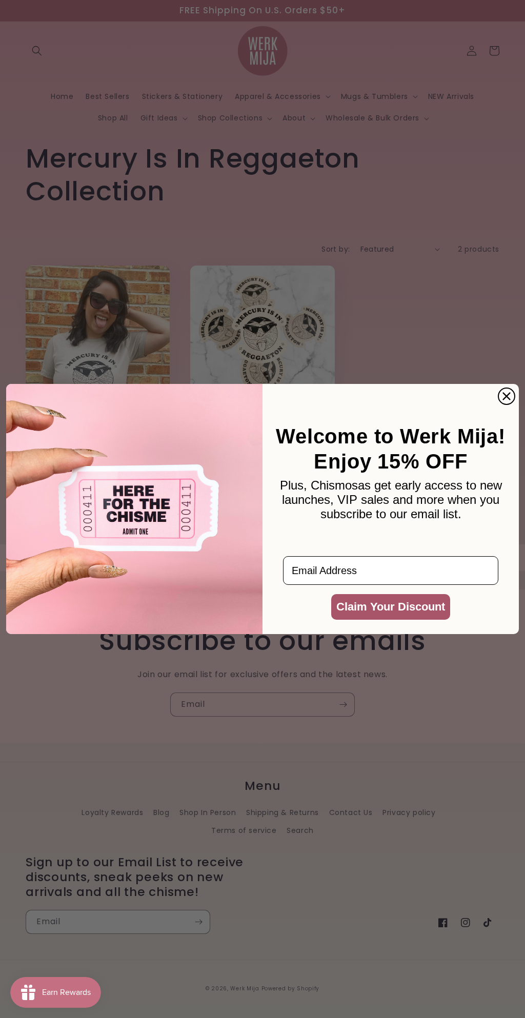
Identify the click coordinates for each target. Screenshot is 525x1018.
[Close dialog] (506, 396)
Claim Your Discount (390, 606)
